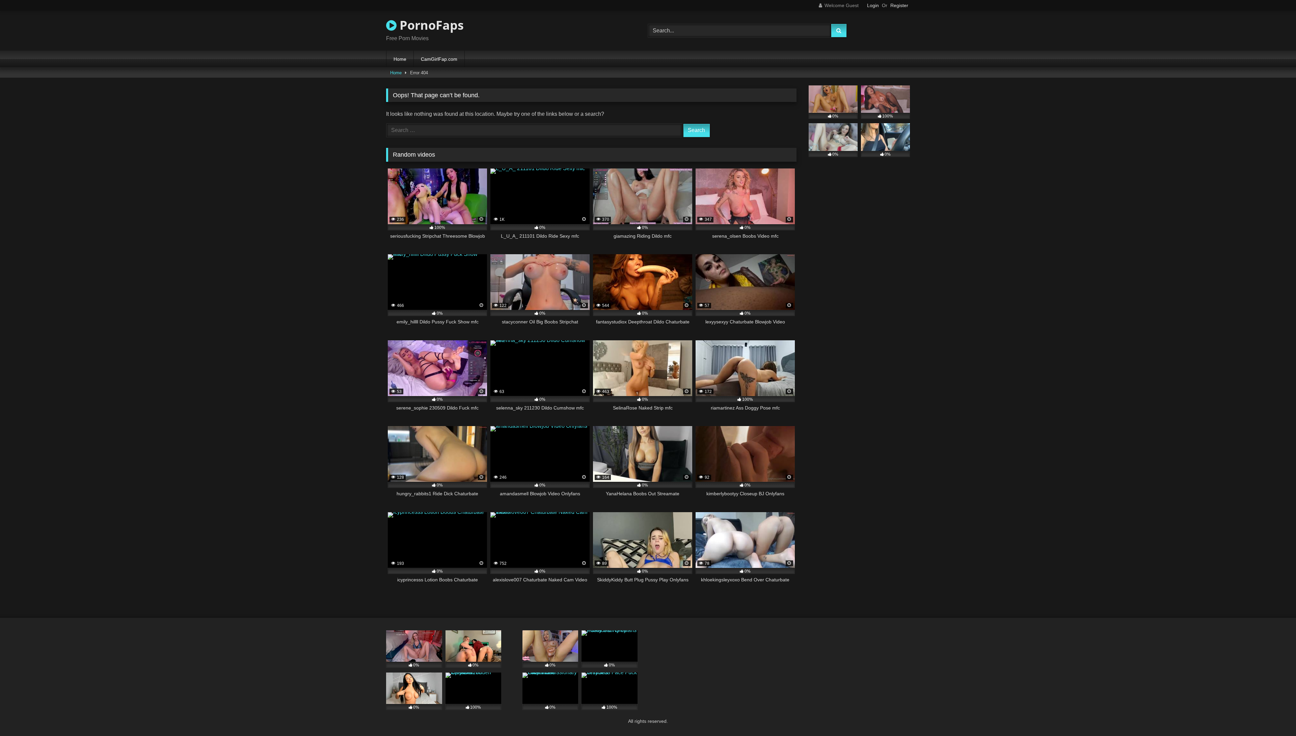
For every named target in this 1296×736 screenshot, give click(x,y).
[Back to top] (1275, 715)
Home (400, 59)
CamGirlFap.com (439, 59)
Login (873, 5)
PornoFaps (430, 25)
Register (899, 5)
